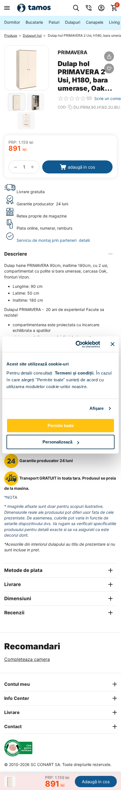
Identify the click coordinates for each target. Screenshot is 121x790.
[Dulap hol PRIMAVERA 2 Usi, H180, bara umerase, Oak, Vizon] (27, 67)
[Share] (109, 56)
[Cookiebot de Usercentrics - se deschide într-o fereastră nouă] (76, 344)
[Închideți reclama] (113, 344)
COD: (62, 107)
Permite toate (61, 425)
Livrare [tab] (12, 584)
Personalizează (57, 441)
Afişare (96, 408)
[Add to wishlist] (109, 68)
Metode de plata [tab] (23, 570)
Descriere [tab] (15, 254)
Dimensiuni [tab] (17, 598)
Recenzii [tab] (14, 612)
